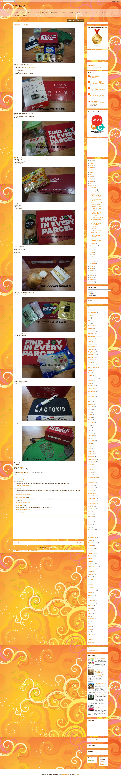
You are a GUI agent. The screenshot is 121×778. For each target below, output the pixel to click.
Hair (89, 438)
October (93, 243)
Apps (89, 318)
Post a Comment (20, 512)
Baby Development (93, 336)
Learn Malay (91, 469)
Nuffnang (90, 545)
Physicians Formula (93, 566)
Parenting (63, 12)
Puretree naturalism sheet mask (96, 220)
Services (90, 587)
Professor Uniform (96, 230)
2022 (91, 172)
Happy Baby (91, 440)
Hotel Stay (91, 456)
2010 (91, 277)
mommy (90, 524)
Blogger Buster (95, 650)
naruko (90, 540)
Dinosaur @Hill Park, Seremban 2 (100, 684)
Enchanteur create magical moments (96, 209)
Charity (90, 375)
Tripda (90, 629)
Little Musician (92, 501)
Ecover (90, 401)
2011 (91, 275)
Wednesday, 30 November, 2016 (24, 485)
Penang (90, 558)
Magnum (90, 514)
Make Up (90, 516)
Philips (90, 561)
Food (16, 12)
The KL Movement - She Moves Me (96, 223)
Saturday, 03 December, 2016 (23, 494)
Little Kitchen (94, 94)
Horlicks (90, 451)
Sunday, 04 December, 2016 (23, 509)
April (92, 256)
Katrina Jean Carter (21, 497)
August (93, 247)
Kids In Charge (92, 461)
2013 (91, 270)
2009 (91, 279)
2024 (91, 167)
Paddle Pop (91, 550)
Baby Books (91, 333)
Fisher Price (91, 422)
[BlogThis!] (37, 472)
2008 (91, 282)
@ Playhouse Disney (100, 658)
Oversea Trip (91, 548)
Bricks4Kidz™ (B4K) (93, 367)
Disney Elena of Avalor (97, 217)
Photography (91, 563)
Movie (103, 12)
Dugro (89, 393)
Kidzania (90, 464)
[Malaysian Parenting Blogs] (97, 46)
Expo (89, 412)
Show (78, 12)
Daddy (90, 383)
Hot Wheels (91, 454)
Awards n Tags (92, 331)
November (94, 190)
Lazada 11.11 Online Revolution (24, 66)
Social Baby (91, 603)
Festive (90, 417)
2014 (91, 268)
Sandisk (19, 115)
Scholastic (91, 579)
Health (85, 12)
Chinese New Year (93, 378)
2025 (91, 165)
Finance (25, 15)
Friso (89, 427)
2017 (91, 183)
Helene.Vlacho (19, 505)
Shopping (45, 12)
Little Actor (91, 480)
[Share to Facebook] (40, 472)
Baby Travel (91, 357)
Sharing (90, 592)
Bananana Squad (92, 359)
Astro (89, 323)
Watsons (90, 642)
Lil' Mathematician (93, 477)
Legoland (90, 472)
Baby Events (91, 346)
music (89, 535)
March (93, 259)
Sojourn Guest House (100, 694)
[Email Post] (32, 472)
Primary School (92, 569)
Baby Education (92, 341)
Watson (90, 639)
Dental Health (91, 385)
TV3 (89, 631)
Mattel (89, 519)
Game (89, 430)
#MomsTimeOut (92, 310)
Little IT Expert (92, 498)
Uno (89, 637)
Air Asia (90, 315)
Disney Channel (92, 388)
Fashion (90, 414)
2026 (91, 163)
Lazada (17, 64)
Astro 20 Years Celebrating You (96, 239)
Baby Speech (91, 354)
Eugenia (18, 488)
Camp (89, 372)
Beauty (30, 12)
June (92, 252)
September (94, 245)
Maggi (15, 203)
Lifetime (90, 474)
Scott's (90, 584)
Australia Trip (91, 325)
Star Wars (90, 610)
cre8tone (19, 6)
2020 (91, 176)
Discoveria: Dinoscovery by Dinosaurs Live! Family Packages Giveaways (99, 672)
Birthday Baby (91, 365)
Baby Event (91, 344)
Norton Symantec (92, 542)
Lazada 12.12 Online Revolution (30, 67)
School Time (91, 582)
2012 (91, 273)
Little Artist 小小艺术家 (96, 82)
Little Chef (91, 490)
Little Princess (94, 101)
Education (54, 12)
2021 (91, 174)
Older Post (80, 543)
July (92, 250)
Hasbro (90, 443)
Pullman (90, 577)
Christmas (91, 380)
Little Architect (91, 482)
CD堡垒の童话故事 (95, 76)
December (94, 187)
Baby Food (91, 349)
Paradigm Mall (92, 553)
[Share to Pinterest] (42, 472)
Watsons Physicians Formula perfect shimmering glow (96, 195)
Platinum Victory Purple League (97, 89)
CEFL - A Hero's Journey (95, 227)
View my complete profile (94, 67)
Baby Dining (91, 338)
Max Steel (90, 522)
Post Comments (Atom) (52, 547)
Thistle (90, 624)
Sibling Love (91, 600)
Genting (90, 433)
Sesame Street (92, 590)
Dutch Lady (91, 396)
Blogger (77, 774)
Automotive (91, 328)
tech (97, 12)
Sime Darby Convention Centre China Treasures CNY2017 (96, 234)
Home (49, 543)
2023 (91, 170)
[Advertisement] (48, 527)
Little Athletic (91, 488)
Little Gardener (92, 495)
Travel (37, 12)
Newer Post (17, 543)
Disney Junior (91, 391)
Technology (91, 618)
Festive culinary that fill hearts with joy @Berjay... (97, 214)
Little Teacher (91, 508)
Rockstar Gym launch (96, 206)
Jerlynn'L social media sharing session (97, 203)
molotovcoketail (65, 774)
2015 (91, 266)
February (94, 261)
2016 (91, 185)
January (93, 263)
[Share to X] (39, 472)
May (92, 254)
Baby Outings (91, 352)
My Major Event (92, 537)
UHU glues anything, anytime (97, 83)
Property (17, 15)
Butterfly (90, 370)
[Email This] (35, 472)
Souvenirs (90, 605)
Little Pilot (90, 506)
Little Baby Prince (95, 88)
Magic (89, 511)
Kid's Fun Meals (92, 459)
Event (22, 12)
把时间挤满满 (93, 77)
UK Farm (90, 634)
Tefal (15, 158)
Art (91, 12)
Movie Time (91, 529)
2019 (91, 179)
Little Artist (91, 485)
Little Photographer (93, 503)
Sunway (90, 613)
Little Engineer (92, 493)
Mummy (90, 532)
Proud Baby (91, 574)
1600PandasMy (92, 312)
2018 (91, 181)
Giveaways (91, 435)
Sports (71, 12)
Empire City (91, 406)
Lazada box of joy (95, 192)
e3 (89, 399)
